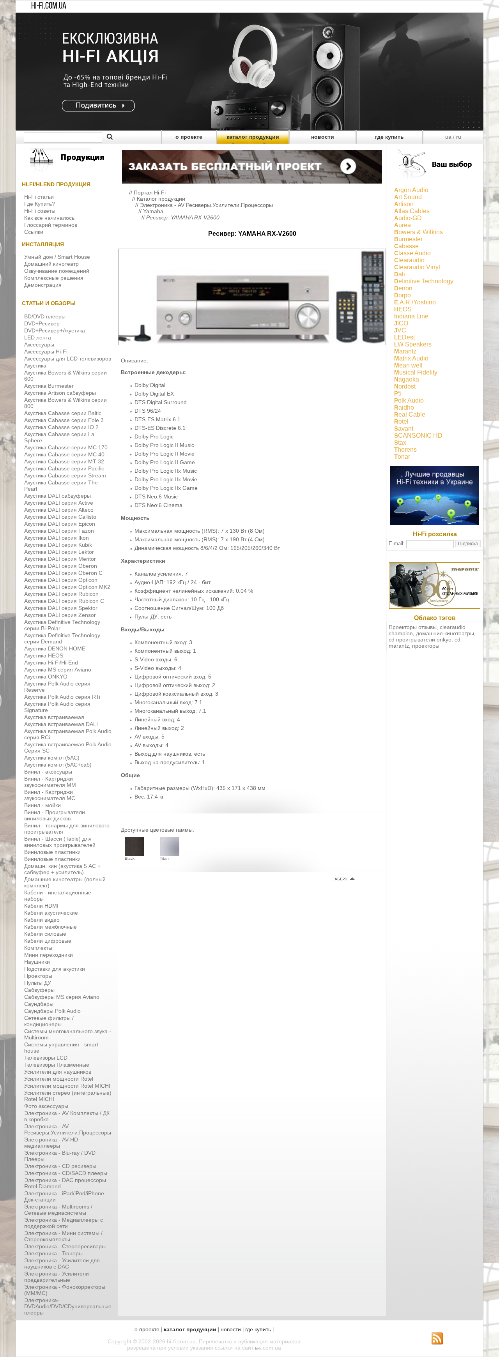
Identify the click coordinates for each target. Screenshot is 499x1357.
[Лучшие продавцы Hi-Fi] (434, 523)
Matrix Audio (411, 358)
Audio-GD (408, 218)
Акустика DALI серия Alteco (59, 510)
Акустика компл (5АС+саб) (58, 765)
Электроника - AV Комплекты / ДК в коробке (67, 1116)
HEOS (403, 309)
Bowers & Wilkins (418, 232)
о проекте (188, 137)
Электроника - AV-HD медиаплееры (51, 1142)
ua (448, 137)
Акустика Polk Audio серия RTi (62, 697)
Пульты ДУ (37, 983)
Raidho (404, 407)
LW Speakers (413, 344)
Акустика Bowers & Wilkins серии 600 (65, 375)
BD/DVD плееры (44, 316)
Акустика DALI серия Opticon (60, 580)
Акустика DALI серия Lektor (59, 552)
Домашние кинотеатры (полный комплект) (65, 882)
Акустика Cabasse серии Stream (65, 475)
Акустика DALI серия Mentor (60, 559)
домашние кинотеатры (445, 633)
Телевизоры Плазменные (56, 1065)
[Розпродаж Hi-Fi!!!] (249, 128)
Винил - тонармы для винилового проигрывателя (67, 828)
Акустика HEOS (43, 655)
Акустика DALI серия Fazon (59, 531)
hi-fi (258, 1348)
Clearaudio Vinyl (417, 267)
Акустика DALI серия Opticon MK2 (67, 587)
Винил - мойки (42, 805)
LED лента (37, 337)
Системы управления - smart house (61, 1047)
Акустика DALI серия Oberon (60, 566)
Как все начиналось (49, 218)
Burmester (408, 239)
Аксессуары (39, 344)
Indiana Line (411, 316)
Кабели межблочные (50, 927)
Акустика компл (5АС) (52, 757)
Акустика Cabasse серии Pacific (64, 468)
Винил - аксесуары (48, 772)
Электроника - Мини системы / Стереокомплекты (63, 1236)
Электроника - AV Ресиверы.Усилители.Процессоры (67, 1129)
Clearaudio (409, 260)
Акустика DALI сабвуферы (57, 496)
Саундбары (38, 1004)
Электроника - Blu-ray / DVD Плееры (60, 1156)
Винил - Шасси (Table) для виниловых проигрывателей (60, 842)
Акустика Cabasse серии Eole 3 (64, 420)
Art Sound (408, 197)
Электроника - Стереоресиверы (65, 1246)
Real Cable (409, 414)
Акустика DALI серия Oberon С (63, 573)
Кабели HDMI (41, 906)
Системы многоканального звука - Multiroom (67, 1034)
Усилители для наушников (57, 1072)
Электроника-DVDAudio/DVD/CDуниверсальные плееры (67, 1306)
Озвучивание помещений (56, 271)
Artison (404, 204)
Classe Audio (412, 253)
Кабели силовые (45, 934)
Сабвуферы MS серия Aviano (61, 997)
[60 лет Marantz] (434, 607)
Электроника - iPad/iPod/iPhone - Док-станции (66, 1196)
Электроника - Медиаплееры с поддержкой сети (63, 1223)
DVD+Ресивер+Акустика (54, 330)
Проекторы (38, 976)
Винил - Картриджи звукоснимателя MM (50, 782)
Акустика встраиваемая (54, 717)
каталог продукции (252, 137)
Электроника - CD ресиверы (60, 1166)
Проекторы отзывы (413, 627)
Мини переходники (48, 955)
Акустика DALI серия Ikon (56, 538)
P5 (398, 393)
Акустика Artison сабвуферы (60, 393)
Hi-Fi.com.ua (48, 6)
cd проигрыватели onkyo (420, 639)
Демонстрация (43, 285)
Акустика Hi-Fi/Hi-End (51, 662)
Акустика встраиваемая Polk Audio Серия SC (67, 747)
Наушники (37, 962)
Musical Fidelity (415, 372)
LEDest (404, 337)
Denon (403, 288)
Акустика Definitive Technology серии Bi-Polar (62, 625)
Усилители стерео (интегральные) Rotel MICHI (67, 1096)
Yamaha (153, 211)
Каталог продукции (161, 199)
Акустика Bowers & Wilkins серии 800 (65, 403)
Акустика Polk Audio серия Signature (57, 707)
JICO (401, 323)
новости (322, 137)
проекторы (425, 646)
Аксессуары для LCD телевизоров (67, 358)
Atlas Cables (412, 211)
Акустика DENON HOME (54, 648)
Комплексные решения (53, 278)
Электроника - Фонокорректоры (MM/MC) (64, 1290)
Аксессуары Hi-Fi (45, 351)
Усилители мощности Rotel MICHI (67, 1086)
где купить (389, 137)
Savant (403, 428)
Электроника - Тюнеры (53, 1253)
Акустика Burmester (49, 386)
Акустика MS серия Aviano (57, 669)
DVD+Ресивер (42, 323)
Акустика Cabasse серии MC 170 (66, 447)
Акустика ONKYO (45, 676)
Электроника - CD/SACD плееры (65, 1173)
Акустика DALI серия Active (58, 503)
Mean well (408, 365)
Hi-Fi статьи (39, 197)
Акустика (35, 365)
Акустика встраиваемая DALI (61, 724)
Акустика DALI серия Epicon (59, 524)
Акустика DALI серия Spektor (60, 608)
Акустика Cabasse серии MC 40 (64, 454)
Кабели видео (42, 920)
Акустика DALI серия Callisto (60, 517)
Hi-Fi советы (39, 211)
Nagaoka (406, 379)
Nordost (405, 386)
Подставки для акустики (54, 969)
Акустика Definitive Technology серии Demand (62, 638)
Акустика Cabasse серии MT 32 (64, 461)
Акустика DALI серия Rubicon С (64, 601)
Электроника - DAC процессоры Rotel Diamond (65, 1183)
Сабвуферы (39, 990)
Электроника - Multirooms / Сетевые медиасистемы (58, 1209)
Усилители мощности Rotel (58, 1079)
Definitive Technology (423, 281)
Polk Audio (409, 400)
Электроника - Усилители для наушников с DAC (62, 1263)
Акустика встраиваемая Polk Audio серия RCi (67, 734)
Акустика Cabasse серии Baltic (62, 413)
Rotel (401, 421)
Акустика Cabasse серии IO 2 (61, 427)
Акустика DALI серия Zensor (60, 615)
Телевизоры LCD (45, 1058)
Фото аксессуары (46, 1106)
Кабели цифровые (47, 941)
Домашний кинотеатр (51, 264)
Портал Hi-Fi (150, 192)
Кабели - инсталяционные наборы (57, 895)
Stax (400, 442)
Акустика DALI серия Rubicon (61, 594)
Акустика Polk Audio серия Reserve (57, 686)
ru (458, 137)
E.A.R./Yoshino (415, 302)
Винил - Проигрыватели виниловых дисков (54, 815)
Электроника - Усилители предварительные (56, 1276)
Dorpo (402, 295)
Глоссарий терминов (50, 225)
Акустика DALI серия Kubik (58, 545)
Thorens (405, 449)
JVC (400, 330)
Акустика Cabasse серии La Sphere (59, 437)
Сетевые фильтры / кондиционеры (49, 1021)
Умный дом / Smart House (57, 257)
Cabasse (406, 246)
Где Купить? (39, 204)
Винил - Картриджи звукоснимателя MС (49, 795)
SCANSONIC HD (418, 435)
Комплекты (38, 948)
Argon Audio (411, 190)
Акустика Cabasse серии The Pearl (61, 485)
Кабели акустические (51, 913)
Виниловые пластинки (52, 852)
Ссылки (33, 232)
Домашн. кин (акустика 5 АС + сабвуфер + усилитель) (62, 869)
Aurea (402, 225)
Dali (399, 274)
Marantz (405, 351)
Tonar (402, 456)
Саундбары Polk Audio (52, 1011)
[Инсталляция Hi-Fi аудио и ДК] (252, 165)
